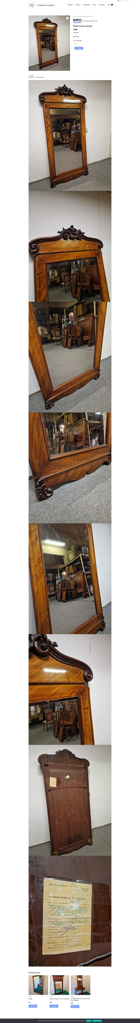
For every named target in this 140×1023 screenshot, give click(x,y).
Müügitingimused (97, 1020)
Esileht (75, 16)
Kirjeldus (31, 77)
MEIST (95, 5)
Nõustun (89, 1020)
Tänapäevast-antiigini (45, 5)
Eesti (119, 0)
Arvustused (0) (39, 77)
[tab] (31, 77)
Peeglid (80, 16)
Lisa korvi (79, 48)
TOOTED (77, 5)
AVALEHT (70, 5)
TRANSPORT (86, 5)
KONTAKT (102, 5)
